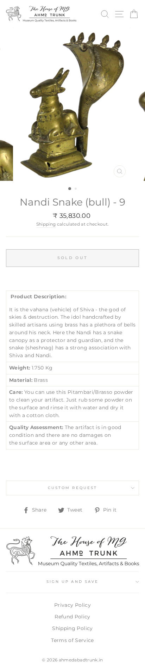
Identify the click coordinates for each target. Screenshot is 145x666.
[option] (72, 104)
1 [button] (70, 189)
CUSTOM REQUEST (72, 487)
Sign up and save (72, 581)
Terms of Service (72, 640)
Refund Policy (72, 616)
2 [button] (76, 189)
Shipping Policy (72, 628)
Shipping (46, 224)
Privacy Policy (72, 605)
